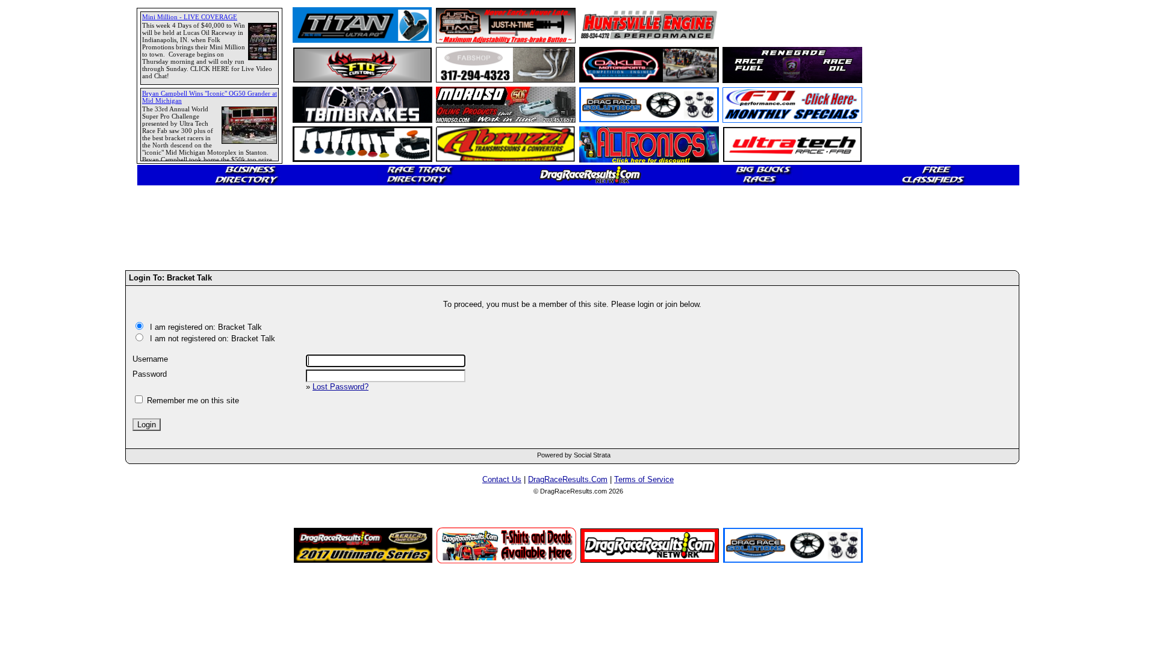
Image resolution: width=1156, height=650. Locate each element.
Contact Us (501, 479)
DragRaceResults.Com (568, 479)
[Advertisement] (51, 436)
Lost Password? (340, 386)
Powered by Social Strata (574, 455)
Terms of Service (644, 479)
